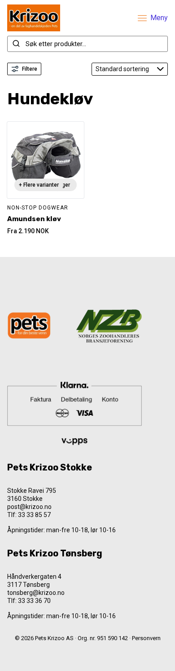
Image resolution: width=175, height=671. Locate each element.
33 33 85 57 (34, 514)
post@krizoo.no (29, 506)
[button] (87, 653)
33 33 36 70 (34, 600)
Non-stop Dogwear (37, 208)
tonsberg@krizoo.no (36, 592)
